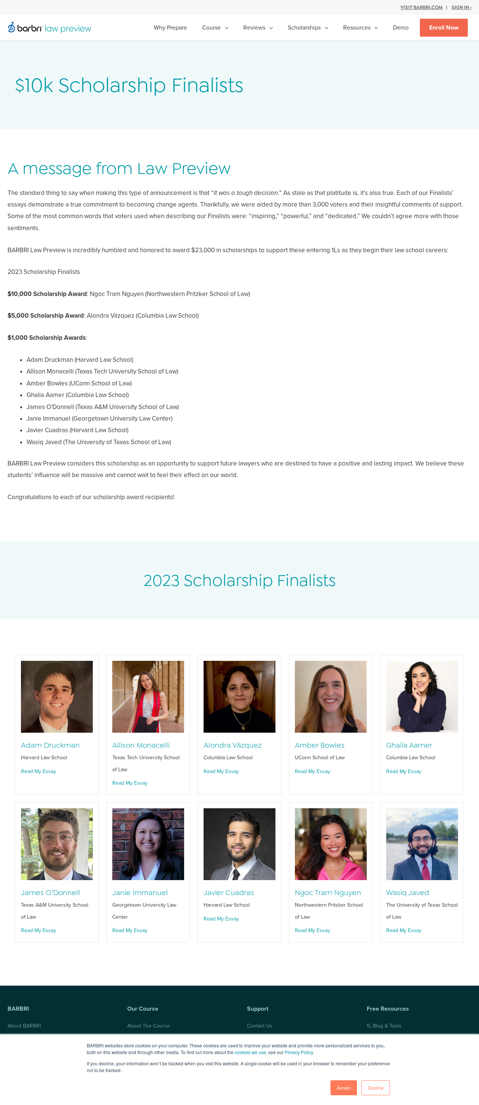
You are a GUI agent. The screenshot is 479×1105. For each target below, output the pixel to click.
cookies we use (250, 1052)
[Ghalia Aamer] (422, 696)
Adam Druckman (50, 745)
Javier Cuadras (229, 892)
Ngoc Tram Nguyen (328, 892)
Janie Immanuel (140, 892)
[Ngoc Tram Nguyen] (331, 844)
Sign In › (462, 7)
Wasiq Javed (407, 892)
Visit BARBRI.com (421, 7)
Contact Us (259, 1026)
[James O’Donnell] (57, 844)
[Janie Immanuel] (148, 844)
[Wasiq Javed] (422, 844)
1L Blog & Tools (384, 1026)
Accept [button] (344, 1087)
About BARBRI (24, 1026)
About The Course (148, 1026)
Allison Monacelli (141, 745)
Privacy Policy (299, 1052)
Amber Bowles (320, 745)
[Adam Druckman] (57, 696)
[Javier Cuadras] (239, 844)
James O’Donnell (50, 892)
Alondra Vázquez (233, 745)
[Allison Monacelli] (148, 696)
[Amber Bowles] (331, 696)
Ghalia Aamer (409, 745)
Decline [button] (376, 1087)
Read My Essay (38, 771)
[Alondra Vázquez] (239, 696)
